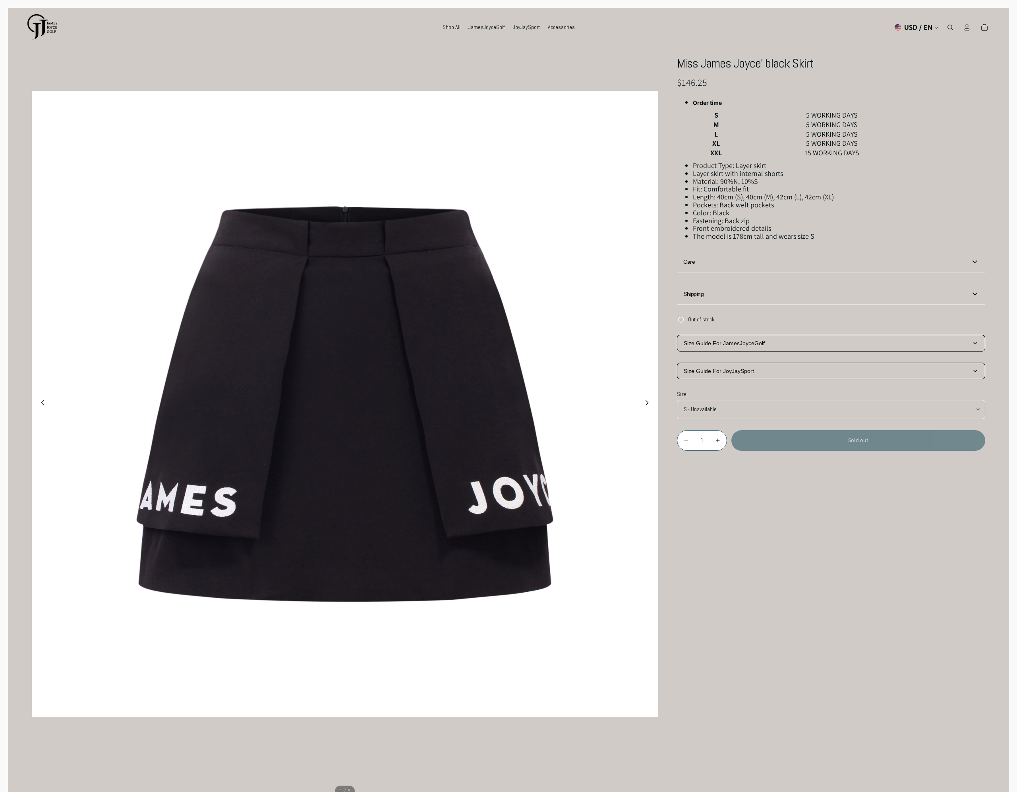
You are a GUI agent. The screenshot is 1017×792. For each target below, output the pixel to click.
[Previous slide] (40, 404)
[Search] (950, 27)
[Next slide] (649, 404)
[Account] (967, 27)
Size (681, 394)
